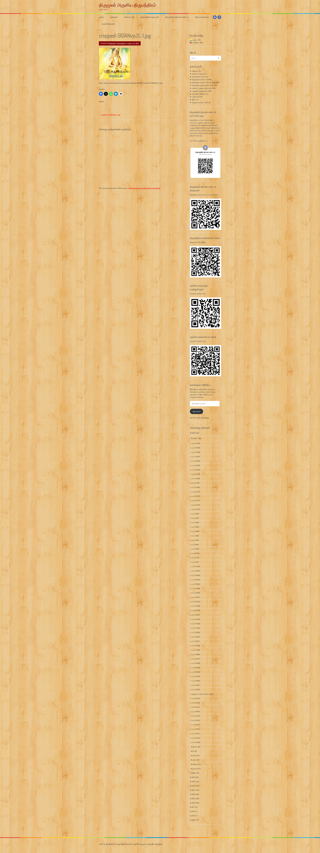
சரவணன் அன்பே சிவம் (198, 293)
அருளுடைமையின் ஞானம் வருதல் (202, 694)
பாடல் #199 (195, 553)
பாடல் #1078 (195, 496)
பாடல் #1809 (195, 742)
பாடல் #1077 (195, 500)
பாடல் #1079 (195, 492)
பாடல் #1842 (195, 593)
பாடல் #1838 (195, 610)
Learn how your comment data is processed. (144, 188)
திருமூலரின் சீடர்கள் (199, 76)
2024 (195, 777)
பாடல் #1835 (195, 623)
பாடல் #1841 (195, 597)
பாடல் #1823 (195, 676)
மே (194, 751)
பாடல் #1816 (195, 711)
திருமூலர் (195, 71)
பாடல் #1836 (195, 619)
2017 (194, 807)
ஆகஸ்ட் (196, 438)
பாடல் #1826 (195, 663)
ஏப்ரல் (196, 755)
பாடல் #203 (195, 535)
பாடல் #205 (195, 527)
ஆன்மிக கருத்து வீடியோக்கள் (202, 88)
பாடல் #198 (195, 557)
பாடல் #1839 (195, 606)
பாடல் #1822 (195, 680)
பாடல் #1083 (195, 474)
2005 (195, 820)
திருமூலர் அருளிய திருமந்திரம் (127, 5)
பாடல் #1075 (195, 509)
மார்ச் (195, 760)
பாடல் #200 (195, 549)
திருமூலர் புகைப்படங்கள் (200, 102)
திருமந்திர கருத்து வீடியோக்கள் (202, 85)
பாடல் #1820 (195, 689)
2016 (194, 811)
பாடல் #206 (195, 522)
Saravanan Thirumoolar (116, 43)
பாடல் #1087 (195, 456)
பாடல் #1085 (195, 465)
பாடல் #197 (195, 562)
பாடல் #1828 (195, 654)
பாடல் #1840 (195, 601)
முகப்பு (101, 17)
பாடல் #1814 (195, 720)
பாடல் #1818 (195, 703)
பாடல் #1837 (195, 615)
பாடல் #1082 (195, 478)
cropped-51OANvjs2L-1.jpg (109, 115)
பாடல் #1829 (195, 650)
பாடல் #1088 (195, 452)
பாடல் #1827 (195, 659)
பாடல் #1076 (195, 505)
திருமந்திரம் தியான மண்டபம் (177, 17)
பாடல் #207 (195, 518)
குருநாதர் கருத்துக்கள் (199, 91)
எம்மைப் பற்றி (129, 17)
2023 (195, 781)
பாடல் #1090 (195, 443)
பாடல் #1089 (195, 447)
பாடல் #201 (195, 544)
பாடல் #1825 (195, 667)
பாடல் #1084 (195, 470)
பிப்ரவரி (196, 764)
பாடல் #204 (195, 531)
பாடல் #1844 (195, 571)
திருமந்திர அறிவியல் (199, 94)
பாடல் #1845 (195, 566)
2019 (195, 798)
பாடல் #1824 (195, 672)
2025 (195, 773)
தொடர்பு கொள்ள (202, 17)
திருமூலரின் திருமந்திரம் (198, 242)
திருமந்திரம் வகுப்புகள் (150, 17)
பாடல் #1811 (195, 733)
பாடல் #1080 (195, 487)
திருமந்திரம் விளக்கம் (199, 79)
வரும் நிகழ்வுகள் (108, 24)
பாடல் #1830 (195, 645)
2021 (195, 790)
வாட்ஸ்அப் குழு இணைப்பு (198, 140)
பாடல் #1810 (195, 738)
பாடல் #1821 (195, 685)
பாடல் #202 (195, 540)
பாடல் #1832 (195, 637)
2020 (195, 794)
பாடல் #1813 (195, 724)
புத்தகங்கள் (196, 96)
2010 (194, 815)
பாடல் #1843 (195, 584)
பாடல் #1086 (195, 461)
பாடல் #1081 (195, 483)
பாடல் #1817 (195, 707)
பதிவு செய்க (196, 411)
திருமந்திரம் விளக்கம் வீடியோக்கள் (203, 82)
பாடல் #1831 (195, 641)
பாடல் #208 (195, 513)
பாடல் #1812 (195, 729)
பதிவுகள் (114, 17)
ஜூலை (196, 746)
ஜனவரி (196, 768)
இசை (194, 99)
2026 (195, 433)
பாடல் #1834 (195, 628)
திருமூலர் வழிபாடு (198, 73)
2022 (195, 786)
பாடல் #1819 (195, 698)
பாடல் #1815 (195, 716)
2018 (195, 803)
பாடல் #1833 (195, 632)
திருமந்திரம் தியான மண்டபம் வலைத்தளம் (204, 194)
